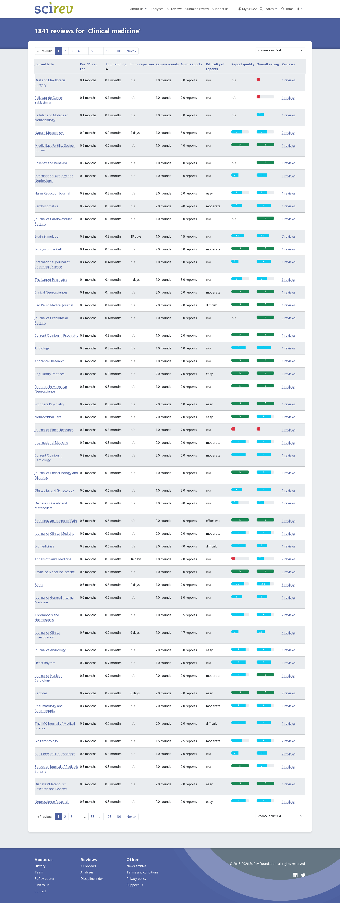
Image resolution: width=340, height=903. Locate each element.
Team (39, 872)
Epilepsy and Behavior (51, 163)
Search (268, 9)
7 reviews (289, 236)
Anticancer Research (50, 361)
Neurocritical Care (48, 417)
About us (136, 9)
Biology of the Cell (48, 249)
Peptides (41, 693)
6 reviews (289, 279)
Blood (39, 585)
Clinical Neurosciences (51, 292)
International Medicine (51, 442)
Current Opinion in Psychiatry (56, 335)
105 (108, 51)
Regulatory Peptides (50, 374)
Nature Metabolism (49, 133)
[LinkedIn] (295, 875)
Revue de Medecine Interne (55, 572)
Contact (40, 891)
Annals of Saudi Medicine (53, 559)
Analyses (157, 9)
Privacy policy (136, 878)
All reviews (174, 9)
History (40, 866)
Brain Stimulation (47, 236)
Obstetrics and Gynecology (54, 490)
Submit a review (197, 9)
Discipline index (91, 878)
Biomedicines (44, 546)
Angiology (42, 348)
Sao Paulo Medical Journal (54, 305)
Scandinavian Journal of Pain (56, 521)
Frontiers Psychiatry (49, 404)
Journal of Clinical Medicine (54, 533)
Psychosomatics (46, 206)
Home (289, 9)
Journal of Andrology (50, 650)
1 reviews (289, 80)
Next (131, 51)
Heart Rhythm (45, 663)
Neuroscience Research (52, 801)
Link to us (42, 885)
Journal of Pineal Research (54, 430)
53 (92, 51)
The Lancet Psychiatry (51, 279)
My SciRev (249, 9)
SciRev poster (45, 878)
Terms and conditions (143, 872)
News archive (136, 866)
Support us (220, 9)
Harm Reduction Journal (52, 193)
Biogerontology (46, 741)
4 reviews (289, 632)
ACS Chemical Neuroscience (55, 754)
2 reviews (289, 133)
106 (119, 51)
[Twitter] (303, 875)
